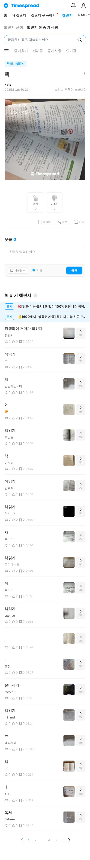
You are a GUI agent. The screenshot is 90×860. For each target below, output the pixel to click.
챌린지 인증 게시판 (42, 27)
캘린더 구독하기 (43, 15)
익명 (39, 270)
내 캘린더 (19, 15)
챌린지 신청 (13, 27)
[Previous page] (22, 840)
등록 (74, 270)
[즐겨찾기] (35, 295)
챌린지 (67, 15)
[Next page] (69, 840)
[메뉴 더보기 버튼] (6, 50)
